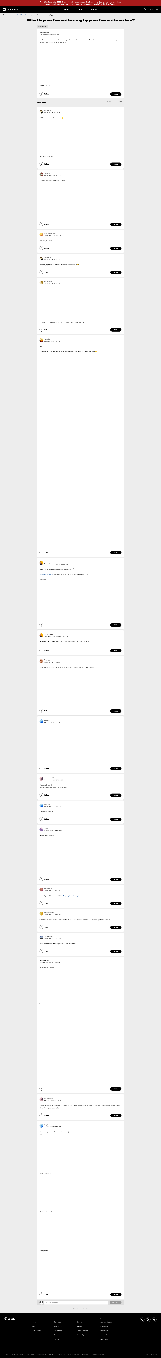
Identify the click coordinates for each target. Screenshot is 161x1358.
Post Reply (116, 1303)
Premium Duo (104, 1326)
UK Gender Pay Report (98, 1354)
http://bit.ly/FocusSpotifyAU (71, 896)
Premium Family (105, 1331)
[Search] (145, 9)
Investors (57, 1335)
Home (13, 15)
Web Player (81, 1326)
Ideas (94, 9)
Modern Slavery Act (73, 1354)
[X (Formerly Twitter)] (148, 1319)
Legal (6, 1354)
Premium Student (105, 1335)
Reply (116, 94)
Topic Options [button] (42, 26)
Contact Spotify (82, 1335)
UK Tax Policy (85, 1354)
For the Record (36, 1331)
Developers (58, 1326)
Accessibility (62, 1354)
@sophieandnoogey (46, 574)
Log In (151, 9)
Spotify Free (104, 1339)
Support (79, 1322)
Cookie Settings (41, 1354)
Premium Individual (106, 1322)
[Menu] (156, 9)
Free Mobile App (82, 1331)
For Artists (57, 1322)
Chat (80, 9)
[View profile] (41, 111)
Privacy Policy (30, 1354)
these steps (92, 4)
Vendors (57, 1339)
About (34, 1322)
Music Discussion (26, 15)
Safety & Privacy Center (17, 1354)
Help (66, 9)
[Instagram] (142, 1319)
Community (13, 9)
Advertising (58, 1331)
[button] (121, 33)
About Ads (52, 1354)
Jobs (33, 1326)
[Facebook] (154, 1319)
